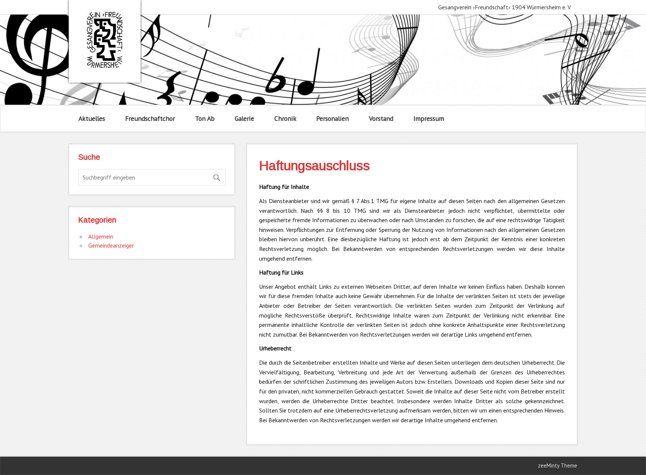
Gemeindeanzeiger (111, 245)
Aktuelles (92, 118)
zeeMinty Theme (557, 465)
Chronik (285, 118)
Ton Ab (205, 118)
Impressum (428, 118)
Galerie (244, 118)
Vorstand (381, 118)
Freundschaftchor (150, 118)
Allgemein (100, 236)
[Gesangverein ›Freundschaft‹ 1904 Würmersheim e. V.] (105, 66)
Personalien (332, 118)
